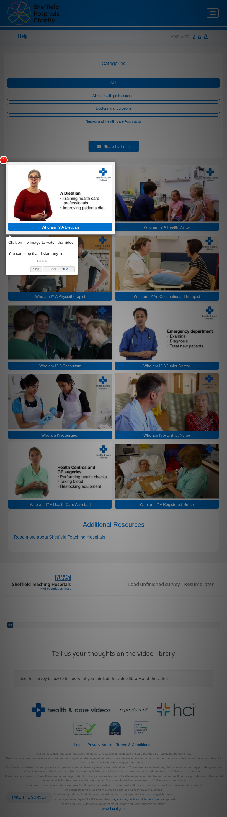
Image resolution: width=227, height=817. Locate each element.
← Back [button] (51, 269)
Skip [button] (36, 269)
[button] (37, 261)
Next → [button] (67, 269)
